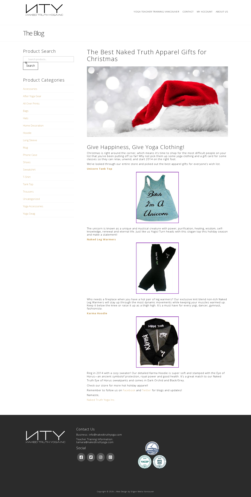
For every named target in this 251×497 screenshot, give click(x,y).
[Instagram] (101, 457)
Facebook (129, 390)
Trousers (28, 191)
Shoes (27, 162)
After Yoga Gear (32, 96)
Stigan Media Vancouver (142, 491)
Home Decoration (33, 125)
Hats (25, 118)
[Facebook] (81, 457)
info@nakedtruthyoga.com (105, 434)
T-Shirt (27, 177)
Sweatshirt (29, 169)
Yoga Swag (29, 213)
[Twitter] (91, 457)
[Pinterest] (110, 457)
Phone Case (30, 155)
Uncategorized (31, 199)
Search (30, 65)
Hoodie (27, 132)
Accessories (30, 88)
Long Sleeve (30, 140)
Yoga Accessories (33, 206)
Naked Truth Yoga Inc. (101, 399)
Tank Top (28, 184)
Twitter (146, 390)
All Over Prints (31, 103)
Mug (25, 147)
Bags (26, 110)
